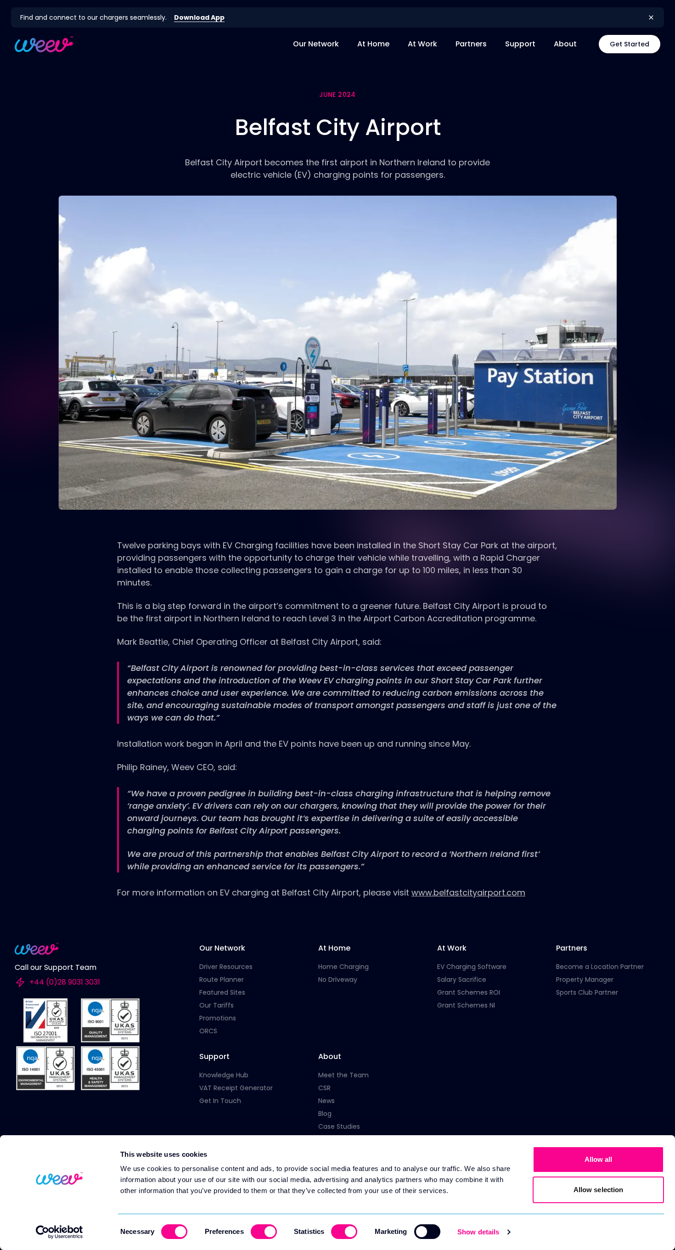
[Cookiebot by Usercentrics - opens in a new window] (59, 1232)
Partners (471, 44)
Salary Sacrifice (461, 979)
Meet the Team (343, 1075)
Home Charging (343, 966)
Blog (325, 1113)
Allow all (599, 1159)
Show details (478, 1232)
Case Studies (339, 1126)
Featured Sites (222, 992)
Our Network (316, 44)
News (326, 1100)
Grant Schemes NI (466, 1005)
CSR (324, 1087)
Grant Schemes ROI (468, 992)
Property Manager (584, 979)
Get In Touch (220, 1100)
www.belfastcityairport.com (468, 892)
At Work (422, 44)
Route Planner (221, 979)
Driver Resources (226, 966)
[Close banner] (651, 17)
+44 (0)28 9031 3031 (64, 982)
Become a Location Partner (600, 966)
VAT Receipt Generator (236, 1087)
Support (520, 44)
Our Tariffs (216, 1005)
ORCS (208, 1031)
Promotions (217, 1018)
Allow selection (599, 1190)
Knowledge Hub (223, 1075)
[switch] (264, 1231)
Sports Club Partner (587, 992)
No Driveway (337, 979)
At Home (373, 44)
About (565, 44)
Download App (199, 17)
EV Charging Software (471, 966)
